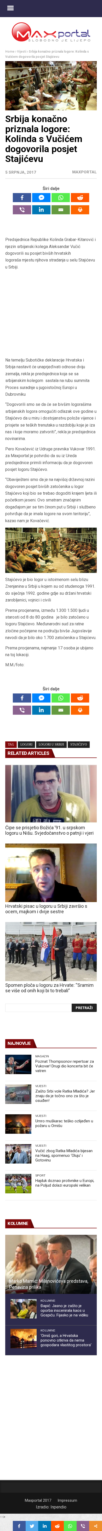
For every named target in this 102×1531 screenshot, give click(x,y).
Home (9, 51)
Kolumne (48, 1300)
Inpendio (58, 1507)
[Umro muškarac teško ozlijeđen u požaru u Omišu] (18, 1124)
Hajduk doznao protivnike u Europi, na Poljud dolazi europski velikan (64, 1183)
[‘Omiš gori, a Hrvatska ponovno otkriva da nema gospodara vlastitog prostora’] (23, 1338)
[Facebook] (22, 197)
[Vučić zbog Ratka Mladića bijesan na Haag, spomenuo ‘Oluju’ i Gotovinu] (18, 1154)
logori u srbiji (51, 744)
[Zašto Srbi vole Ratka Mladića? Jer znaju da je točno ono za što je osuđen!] (18, 1094)
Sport (40, 1175)
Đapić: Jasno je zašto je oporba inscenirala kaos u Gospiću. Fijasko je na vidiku (64, 1310)
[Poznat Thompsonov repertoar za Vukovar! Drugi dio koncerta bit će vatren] (18, 1064)
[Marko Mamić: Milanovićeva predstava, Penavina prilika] (51, 1264)
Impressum (67, 1500)
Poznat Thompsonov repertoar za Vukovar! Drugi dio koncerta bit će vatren (64, 1066)
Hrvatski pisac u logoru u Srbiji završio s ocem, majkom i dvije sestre (46, 908)
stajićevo (78, 744)
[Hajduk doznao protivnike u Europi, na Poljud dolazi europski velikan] (18, 1183)
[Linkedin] (41, 209)
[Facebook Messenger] (41, 197)
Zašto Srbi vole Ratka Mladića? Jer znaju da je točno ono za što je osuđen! (65, 1096)
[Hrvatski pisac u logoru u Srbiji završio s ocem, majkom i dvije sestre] (51, 873)
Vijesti (21, 51)
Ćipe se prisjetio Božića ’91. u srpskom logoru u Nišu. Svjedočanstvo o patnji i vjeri (49, 830)
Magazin (42, 1056)
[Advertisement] (51, 315)
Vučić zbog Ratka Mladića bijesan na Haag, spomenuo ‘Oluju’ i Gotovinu (64, 1156)
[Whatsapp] (61, 197)
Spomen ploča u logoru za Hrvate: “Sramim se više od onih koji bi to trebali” (49, 987)
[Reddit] (80, 197)
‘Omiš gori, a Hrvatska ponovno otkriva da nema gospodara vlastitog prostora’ (66, 1340)
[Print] (80, 209)
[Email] (61, 209)
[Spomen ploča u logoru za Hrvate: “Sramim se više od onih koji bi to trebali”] (51, 951)
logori (26, 744)
